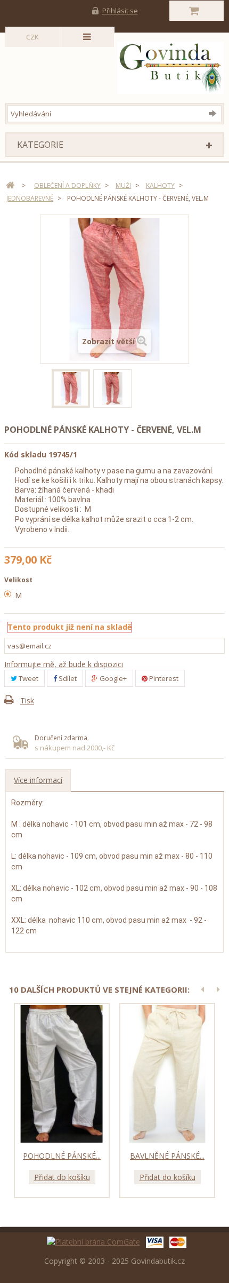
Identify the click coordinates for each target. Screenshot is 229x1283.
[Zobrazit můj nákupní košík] (196, 11)
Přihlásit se (120, 10)
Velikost (19, 579)
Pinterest (163, 678)
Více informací (38, 780)
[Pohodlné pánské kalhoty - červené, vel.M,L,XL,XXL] (70, 388)
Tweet (27, 678)
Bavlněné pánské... (167, 1156)
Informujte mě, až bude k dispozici (63, 664)
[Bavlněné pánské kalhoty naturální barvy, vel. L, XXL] (167, 1074)
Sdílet (67, 678)
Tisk (27, 700)
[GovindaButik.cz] (116, 68)
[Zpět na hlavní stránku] (10, 185)
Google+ (112, 678)
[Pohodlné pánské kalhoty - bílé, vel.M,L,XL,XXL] (62, 1074)
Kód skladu (25, 454)
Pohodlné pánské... (62, 1156)
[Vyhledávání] (215, 113)
